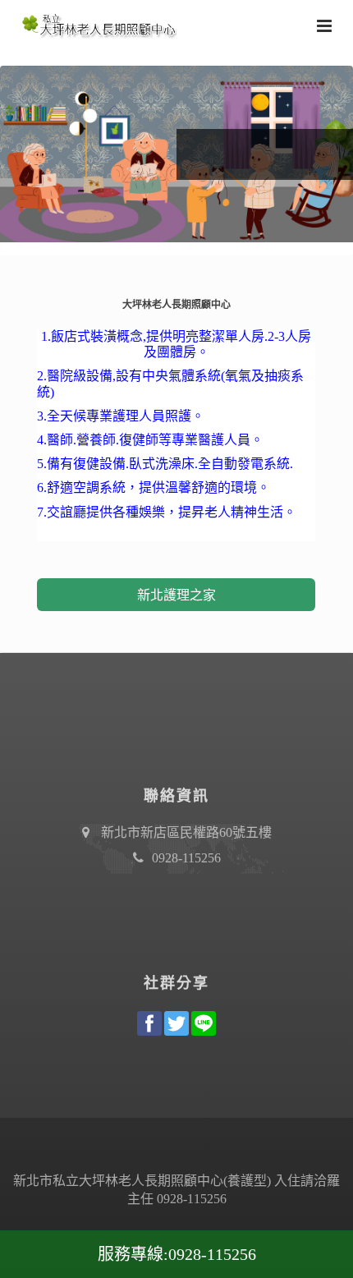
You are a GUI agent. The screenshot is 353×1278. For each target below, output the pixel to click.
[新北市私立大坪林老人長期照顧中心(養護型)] (94, 24)
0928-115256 (186, 858)
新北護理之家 (176, 595)
